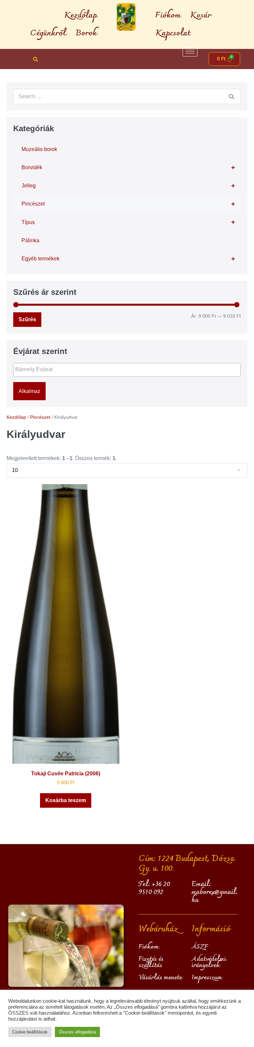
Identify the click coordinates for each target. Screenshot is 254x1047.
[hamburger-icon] (190, 52)
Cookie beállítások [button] (30, 1031)
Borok (86, 33)
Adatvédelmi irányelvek (208, 962)
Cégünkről (48, 33)
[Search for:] (127, 96)
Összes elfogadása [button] (77, 1031)
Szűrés (27, 319)
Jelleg (128, 185)
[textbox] (128, 369)
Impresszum (206, 978)
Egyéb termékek (128, 258)
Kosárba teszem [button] (65, 800)
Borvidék (128, 167)
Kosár (200, 15)
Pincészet (128, 204)
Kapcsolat (172, 33)
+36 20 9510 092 (154, 888)
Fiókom (167, 15)
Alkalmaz (29, 391)
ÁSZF (199, 947)
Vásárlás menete (160, 978)
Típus (128, 222)
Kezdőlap (80, 15)
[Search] (231, 96)
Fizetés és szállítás (151, 962)
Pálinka (30, 240)
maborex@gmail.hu (214, 896)
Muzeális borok (39, 149)
